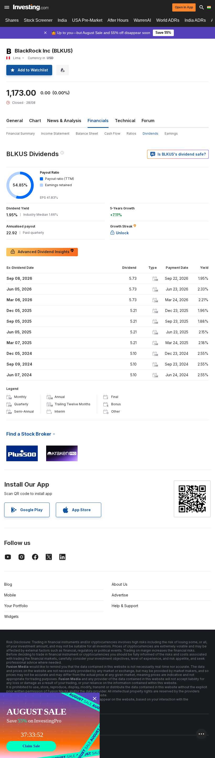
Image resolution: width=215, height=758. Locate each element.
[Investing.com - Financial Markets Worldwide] (31, 7)
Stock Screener (38, 20)
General (14, 120)
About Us (119, 584)
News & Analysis (64, 120)
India (62, 20)
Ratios (131, 133)
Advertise (120, 595)
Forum (148, 120)
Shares (12, 20)
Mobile (10, 595)
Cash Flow (112, 133)
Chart (35, 120)
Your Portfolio (16, 605)
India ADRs (195, 20)
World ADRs (167, 20)
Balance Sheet (87, 133)
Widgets (11, 616)
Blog (8, 584)
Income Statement (55, 133)
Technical (125, 120)
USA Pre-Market (87, 20)
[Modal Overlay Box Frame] (50, 725)
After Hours (118, 20)
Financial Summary (20, 133)
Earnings (171, 133)
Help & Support (125, 605)
